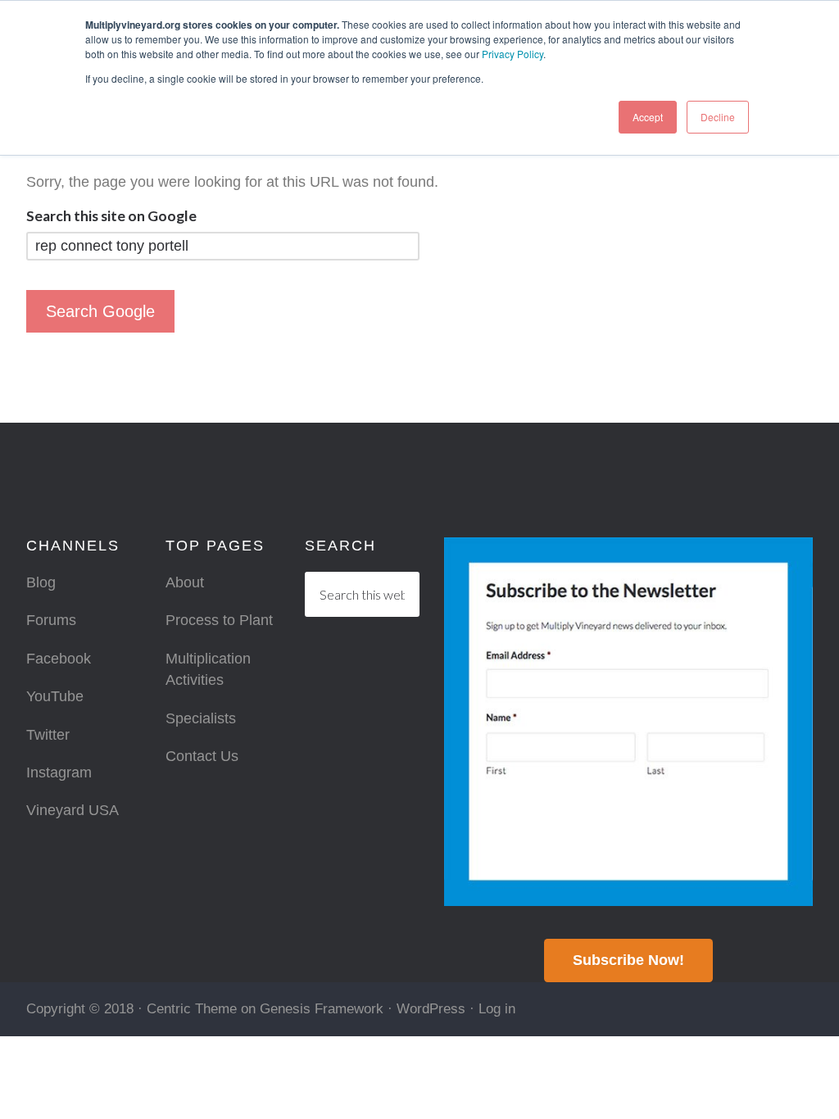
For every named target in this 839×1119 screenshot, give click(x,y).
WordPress (431, 1009)
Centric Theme (192, 1009)
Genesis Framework (321, 1009)
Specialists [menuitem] (201, 718)
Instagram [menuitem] (59, 772)
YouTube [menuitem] (55, 696)
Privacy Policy (512, 54)
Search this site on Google (111, 215)
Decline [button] (718, 117)
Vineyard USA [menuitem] (72, 810)
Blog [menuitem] (41, 582)
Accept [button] (648, 117)
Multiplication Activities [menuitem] (208, 669)
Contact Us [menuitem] (202, 756)
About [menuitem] (185, 582)
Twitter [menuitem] (48, 735)
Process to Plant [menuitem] (219, 620)
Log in (496, 1009)
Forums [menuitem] (51, 620)
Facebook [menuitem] (58, 658)
